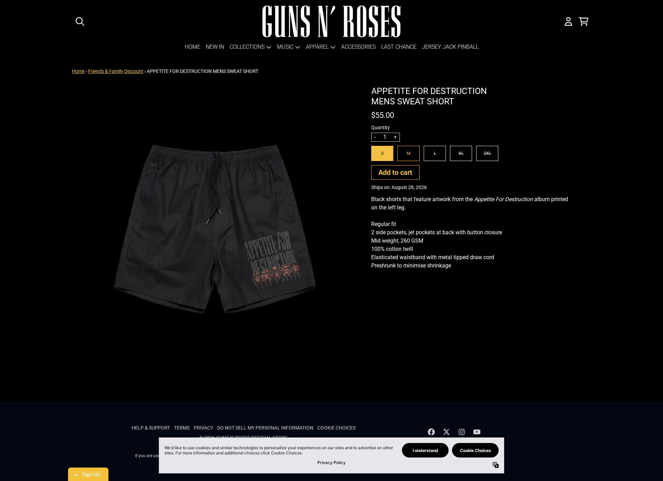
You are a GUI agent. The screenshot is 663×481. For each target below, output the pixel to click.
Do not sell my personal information (265, 428)
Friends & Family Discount (115, 71)
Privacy (203, 428)
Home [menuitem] (192, 47)
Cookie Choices (336, 428)
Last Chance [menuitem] (398, 47)
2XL (487, 153)
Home (78, 71)
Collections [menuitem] (247, 47)
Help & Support (151, 428)
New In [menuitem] (215, 47)
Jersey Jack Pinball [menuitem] (450, 47)
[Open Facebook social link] (431, 432)
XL (461, 153)
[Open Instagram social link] (461, 432)
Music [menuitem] (285, 47)
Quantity (380, 127)
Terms (182, 428)
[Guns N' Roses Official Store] (331, 21)
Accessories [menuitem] (358, 47)
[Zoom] (214, 229)
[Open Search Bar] (79, 21)
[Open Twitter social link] (446, 432)
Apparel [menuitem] (317, 47)
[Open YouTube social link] (476, 432)
